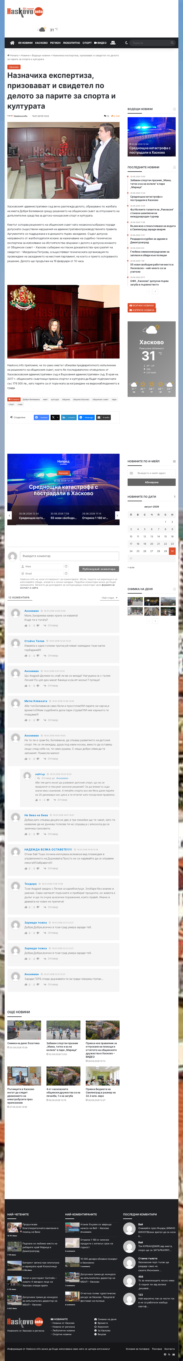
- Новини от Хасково (63, 1323)
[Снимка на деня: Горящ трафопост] (168, 601)
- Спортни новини (61, 1334)
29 (165, 551)
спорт (11, 404)
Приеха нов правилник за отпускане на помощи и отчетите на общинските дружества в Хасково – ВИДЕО (101, 1050)
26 (144, 551)
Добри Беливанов (31, 399)
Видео (102, 42)
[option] (63, 489)
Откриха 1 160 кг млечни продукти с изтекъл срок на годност (96, 1243)
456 (140, 1276)
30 (172, 551)
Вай (140, 1224)
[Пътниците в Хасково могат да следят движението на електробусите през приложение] (24, 1076)
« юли (131, 567)
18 (138, 543)
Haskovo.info (20, 116)
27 (151, 551)
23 (172, 543)
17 (131, 543)
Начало (14, 55)
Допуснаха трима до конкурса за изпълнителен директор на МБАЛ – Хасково (40, 1301)
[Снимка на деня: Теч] (168, 611)
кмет (45, 399)
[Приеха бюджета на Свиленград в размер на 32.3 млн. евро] (103, 1076)
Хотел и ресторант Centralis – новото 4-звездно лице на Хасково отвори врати (40, 1282)
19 (145, 543)
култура (55, 399)
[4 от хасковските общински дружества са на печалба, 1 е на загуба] (63, 1076)
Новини (27, 42)
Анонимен (62, 778)
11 (138, 536)
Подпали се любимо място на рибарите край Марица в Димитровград (40, 1247)
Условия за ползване (138, 1348)
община (66, 399)
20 (151, 543)
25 (138, 551)
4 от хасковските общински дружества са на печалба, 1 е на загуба (63, 1092)
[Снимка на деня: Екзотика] (24, 1030)
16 (172, 536)
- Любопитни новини (63, 1330)
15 (165, 536)
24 (131, 551)
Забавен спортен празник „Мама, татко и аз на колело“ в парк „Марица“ (62, 1046)
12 (145, 536)
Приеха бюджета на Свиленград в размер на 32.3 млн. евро (101, 1092)
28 (158, 551)
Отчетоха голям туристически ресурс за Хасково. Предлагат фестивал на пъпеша (98, 1297)
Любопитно (71, 42)
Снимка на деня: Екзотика (23, 1043)
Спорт (87, 42)
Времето (102, 1323)
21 (158, 543)
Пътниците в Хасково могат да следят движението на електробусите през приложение (20, 1096)
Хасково (41, 42)
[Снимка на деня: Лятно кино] (151, 601)
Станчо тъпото (147, 1258)
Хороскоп (103, 1326)
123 (140, 1294)
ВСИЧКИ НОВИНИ (143, 305)
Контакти (169, 1348)
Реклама (157, 1348)
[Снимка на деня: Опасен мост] (151, 611)
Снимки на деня (106, 1319)
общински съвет (100, 399)
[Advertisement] (72, 1126)
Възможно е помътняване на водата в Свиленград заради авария (150, 147)
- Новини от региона (63, 1326)
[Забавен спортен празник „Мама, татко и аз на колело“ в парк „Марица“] (63, 1030)
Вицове (101, 1334)
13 (151, 536)
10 (131, 536)
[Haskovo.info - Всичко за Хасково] (25, 12)
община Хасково (81, 399)
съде (20, 404)
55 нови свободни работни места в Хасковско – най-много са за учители (63, 493)
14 (158, 536)
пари (114, 399)
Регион (55, 42)
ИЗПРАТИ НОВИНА (143, 310)
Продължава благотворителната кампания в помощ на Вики (40, 1228)
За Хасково (103, 1330)
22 (165, 543)
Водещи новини (41, 55)
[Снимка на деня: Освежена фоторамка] (135, 611)
